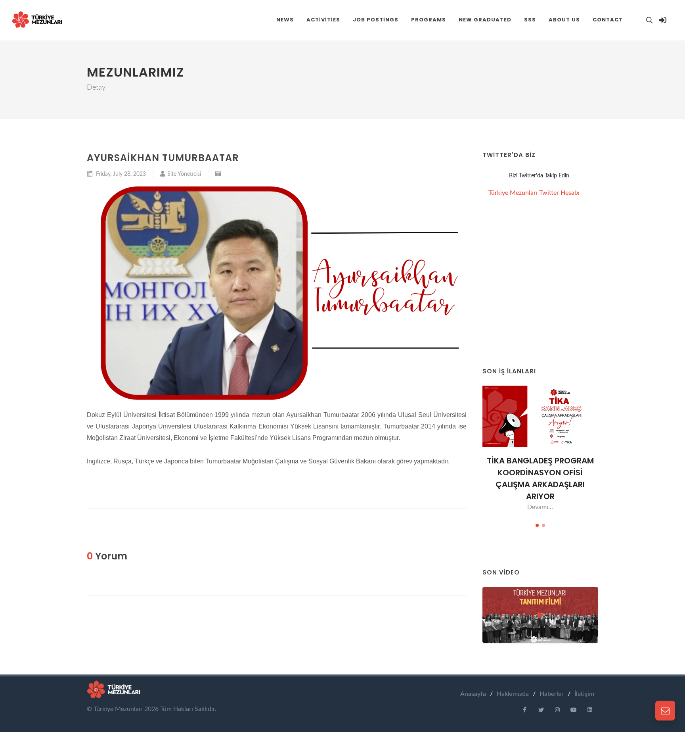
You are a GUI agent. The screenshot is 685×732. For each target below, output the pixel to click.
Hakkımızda (513, 694)
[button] (564, 20)
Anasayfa (473, 694)
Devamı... (540, 507)
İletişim (584, 694)
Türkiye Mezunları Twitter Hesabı (534, 193)
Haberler (552, 694)
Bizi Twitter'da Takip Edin (539, 176)
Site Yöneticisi (184, 174)
